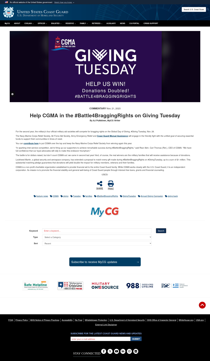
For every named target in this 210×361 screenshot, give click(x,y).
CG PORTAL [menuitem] (134, 23)
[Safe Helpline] (35, 285)
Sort (36, 243)
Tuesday (77, 196)
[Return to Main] (202, 306)
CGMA (56, 196)
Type (35, 237)
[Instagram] (129, 351)
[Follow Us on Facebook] (103, 351)
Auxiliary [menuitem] (111, 23)
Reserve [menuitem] (70, 23)
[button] (64, 2)
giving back (173, 196)
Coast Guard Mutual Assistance (112, 135)
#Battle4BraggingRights (107, 196)
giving (65, 196)
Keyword (33, 230)
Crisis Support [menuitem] (151, 23)
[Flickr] (135, 351)
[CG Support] (105, 286)
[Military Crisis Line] (70, 286)
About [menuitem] (17, 23)
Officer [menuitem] (41, 23)
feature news (42, 196)
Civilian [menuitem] (28, 23)
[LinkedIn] (122, 351)
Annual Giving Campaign (152, 196)
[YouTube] (116, 351)
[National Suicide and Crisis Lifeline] (140, 285)
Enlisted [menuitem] (55, 23)
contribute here (31, 143)
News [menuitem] (122, 23)
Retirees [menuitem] (96, 23)
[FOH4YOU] (174, 286)
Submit (136, 338)
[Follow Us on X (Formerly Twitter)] (110, 351)
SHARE (99, 188)
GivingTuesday (129, 196)
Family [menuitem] (83, 23)
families (88, 196)
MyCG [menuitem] (7, 23)
